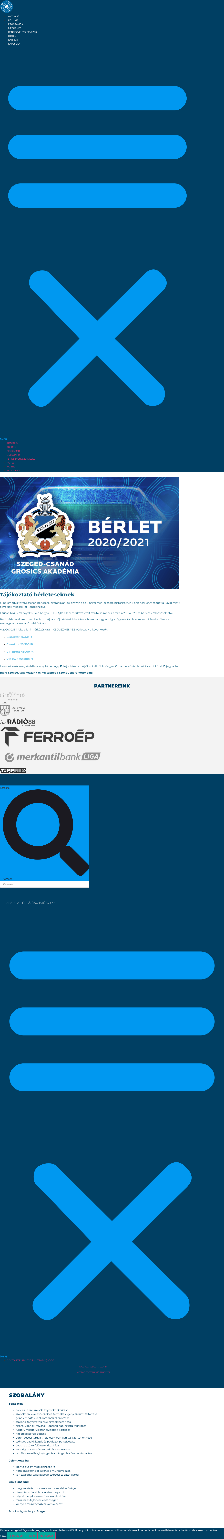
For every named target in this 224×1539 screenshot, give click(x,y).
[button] (97, 243)
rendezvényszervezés (22, 32)
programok (15, 24)
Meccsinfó (14, 28)
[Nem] (58, 1536)
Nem (32, 1535)
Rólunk (13, 20)
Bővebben (46, 1535)
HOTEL (12, 36)
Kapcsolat (15, 43)
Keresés (5, 787)
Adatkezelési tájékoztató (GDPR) (31, 902)
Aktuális (13, 16)
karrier (13, 40)
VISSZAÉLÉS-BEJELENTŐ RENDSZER (93, 1372)
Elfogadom (16, 1535)
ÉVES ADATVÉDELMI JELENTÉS (93, 1367)
